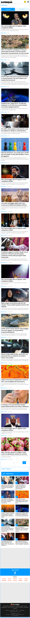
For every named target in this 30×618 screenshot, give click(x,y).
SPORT (9, 578)
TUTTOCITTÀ (10, 607)
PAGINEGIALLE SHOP (19, 606)
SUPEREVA (15, 608)
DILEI (13, 607)
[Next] (24, 462)
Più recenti (8, 9)
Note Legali (12, 610)
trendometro (10, 473)
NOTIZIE (4, 578)
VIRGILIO (7, 606)
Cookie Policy (22, 610)
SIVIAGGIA (17, 607)
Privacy (17, 610)
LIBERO (4, 606)
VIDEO (20, 578)
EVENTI (26, 580)
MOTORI (15, 578)
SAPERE (26, 578)
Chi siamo (7, 610)
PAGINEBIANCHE (4, 607)
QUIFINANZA (21, 607)
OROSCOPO (4, 580)
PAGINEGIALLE (12, 606)
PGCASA (25, 606)
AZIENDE (20, 580)
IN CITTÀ (9, 580)
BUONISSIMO (26, 607)
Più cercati (21, 9)
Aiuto (19, 611)
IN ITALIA (15, 580)
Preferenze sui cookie (13, 611)
